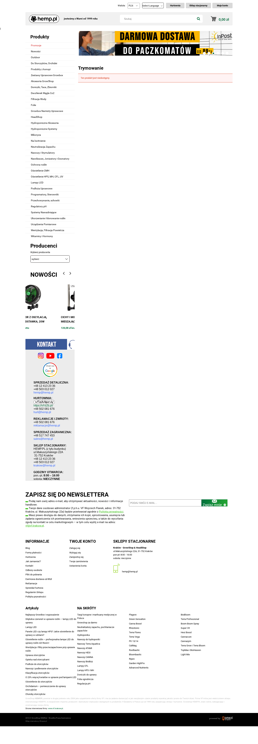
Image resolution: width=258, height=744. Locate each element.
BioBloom (185, 614)
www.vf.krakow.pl (55, 708)
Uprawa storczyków (35, 655)
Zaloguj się (74, 548)
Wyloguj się (75, 552)
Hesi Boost (186, 632)
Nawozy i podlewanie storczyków (41, 668)
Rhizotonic (134, 628)
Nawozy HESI (84, 652)
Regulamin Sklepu (34, 592)
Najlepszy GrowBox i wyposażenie (42, 614)
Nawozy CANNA (85, 657)
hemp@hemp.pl (130, 571)
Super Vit (185, 628)
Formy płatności (33, 552)
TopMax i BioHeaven (191, 650)
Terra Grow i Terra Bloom (193, 645)
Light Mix (185, 654)
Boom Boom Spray (190, 623)
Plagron (133, 614)
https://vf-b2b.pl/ (43, 405)
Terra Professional (190, 619)
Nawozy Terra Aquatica (88, 643)
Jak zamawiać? (33, 561)
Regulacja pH (83, 683)
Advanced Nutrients (138, 667)
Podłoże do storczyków (36, 664)
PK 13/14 (133, 641)
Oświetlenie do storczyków (38, 681)
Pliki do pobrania (33, 574)
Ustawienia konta (78, 565)
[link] (155, 43)
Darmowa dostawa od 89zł (38, 579)
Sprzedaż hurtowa (34, 588)
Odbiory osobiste (33, 570)
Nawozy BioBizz (85, 661)
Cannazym (186, 641)
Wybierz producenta (40, 252)
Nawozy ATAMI (84, 648)
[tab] (204, 53)
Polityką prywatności (111, 511)
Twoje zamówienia (78, 561)
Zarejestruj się (76, 557)
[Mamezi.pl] (227, 718)
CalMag (133, 645)
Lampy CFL (82, 666)
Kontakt (29, 565)
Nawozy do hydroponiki (88, 639)
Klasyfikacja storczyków (37, 673)
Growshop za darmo (87, 622)
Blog (27, 548)
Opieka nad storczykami (37, 659)
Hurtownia (30, 557)
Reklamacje (31, 583)
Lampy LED (31, 627)
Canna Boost (135, 623)
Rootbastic (134, 650)
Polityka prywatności (35, 596)
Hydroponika (83, 635)
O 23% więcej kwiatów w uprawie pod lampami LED (50, 677)
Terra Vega (134, 636)
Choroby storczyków (35, 694)
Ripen (132, 659)
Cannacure (186, 636)
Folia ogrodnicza (85, 679)
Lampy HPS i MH (85, 670)
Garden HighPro (137, 663)
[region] (155, 43)
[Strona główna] (42, 17)
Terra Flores (135, 632)
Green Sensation (137, 619)
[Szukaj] (198, 19)
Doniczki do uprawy (87, 674)
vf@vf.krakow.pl (34, 525)
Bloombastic (135, 654)
